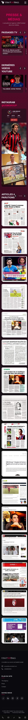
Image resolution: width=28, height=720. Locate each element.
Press (3, 683)
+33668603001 (8, 669)
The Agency (5, 680)
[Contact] (8, 717)
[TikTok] (3, 698)
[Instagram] (12, 698)
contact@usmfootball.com (10, 666)
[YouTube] (22, 698)
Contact (4, 686)
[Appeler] (3, 717)
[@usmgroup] (9, 112)
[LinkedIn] (8, 698)
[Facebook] (17, 698)
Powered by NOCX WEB (18, 712)
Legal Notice (7, 712)
